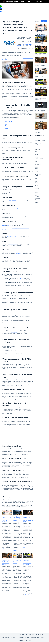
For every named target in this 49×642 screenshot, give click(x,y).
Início (20, 634)
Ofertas (36, 191)
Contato (40, 638)
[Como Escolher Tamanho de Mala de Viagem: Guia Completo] (17, 555)
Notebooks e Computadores (40, 140)
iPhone (10, 200)
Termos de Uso (28, 640)
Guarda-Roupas (38, 174)
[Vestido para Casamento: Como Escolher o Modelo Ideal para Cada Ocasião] (7, 555)
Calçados (36, 154)
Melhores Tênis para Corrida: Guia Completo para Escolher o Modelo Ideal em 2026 (27, 561)
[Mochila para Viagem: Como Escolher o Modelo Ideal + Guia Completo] (17, 512)
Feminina (36, 168)
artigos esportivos (18, 253)
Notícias (36, 189)
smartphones (26, 97)
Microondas (37, 182)
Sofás (36, 199)
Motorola (14, 200)
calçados (4, 225)
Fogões (36, 169)
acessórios (9, 225)
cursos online (14, 332)
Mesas (36, 181)
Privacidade (21, 640)
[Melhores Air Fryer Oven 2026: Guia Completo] (41, 116)
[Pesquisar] (46, 1)
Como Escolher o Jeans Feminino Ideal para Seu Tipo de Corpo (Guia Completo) (6, 519)
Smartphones (37, 198)
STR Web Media (12, 637)
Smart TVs (37, 196)
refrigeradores (18, 208)
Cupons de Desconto (39, 158)
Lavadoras (37, 179)
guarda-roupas (16, 236)
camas (8, 236)
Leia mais (4, 548)
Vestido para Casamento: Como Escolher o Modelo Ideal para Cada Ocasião (6, 561)
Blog (32, 638)
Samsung (21, 151)
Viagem (6, 128)
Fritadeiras (37, 171)
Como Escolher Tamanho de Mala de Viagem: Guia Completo (40, 76)
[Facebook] (1, 8)
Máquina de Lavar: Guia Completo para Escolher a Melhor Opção (40, 131)
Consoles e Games (38, 141)
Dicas (36, 161)
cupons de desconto (6, 172)
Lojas (20, 638)
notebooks (30, 365)
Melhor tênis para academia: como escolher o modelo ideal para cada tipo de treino (28, 519)
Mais (41, 1)
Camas (36, 155)
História (36, 175)
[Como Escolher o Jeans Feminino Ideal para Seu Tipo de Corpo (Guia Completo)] (7, 512)
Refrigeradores (38, 193)
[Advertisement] (24, 10)
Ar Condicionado (38, 153)
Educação (7, 127)
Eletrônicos (29, 1)
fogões (13, 208)
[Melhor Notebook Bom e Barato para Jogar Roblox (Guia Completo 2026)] (41, 105)
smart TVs (11, 216)
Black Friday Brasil (12, 1)
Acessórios (37, 151)
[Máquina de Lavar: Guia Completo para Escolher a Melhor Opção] (41, 125)
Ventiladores (37, 200)
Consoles (36, 157)
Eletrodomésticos (8, 121)
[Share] (1, 12)
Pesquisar (44, 21)
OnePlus (36, 192)
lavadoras (9, 208)
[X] (1, 10)
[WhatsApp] (1, 6)
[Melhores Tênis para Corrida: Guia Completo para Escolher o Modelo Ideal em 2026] (28, 555)
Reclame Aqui (20, 278)
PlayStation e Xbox (13, 244)
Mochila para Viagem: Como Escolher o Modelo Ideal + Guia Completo (40, 44)
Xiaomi (26, 151)
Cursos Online (37, 137)
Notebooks (37, 188)
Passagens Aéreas (38, 146)
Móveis (6, 124)
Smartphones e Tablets (39, 139)
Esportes (6, 129)
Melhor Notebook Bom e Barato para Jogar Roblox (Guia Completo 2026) (40, 110)
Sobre (36, 638)
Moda (22, 1)
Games (36, 1)
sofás (11, 236)
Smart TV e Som (38, 143)
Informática (37, 177)
